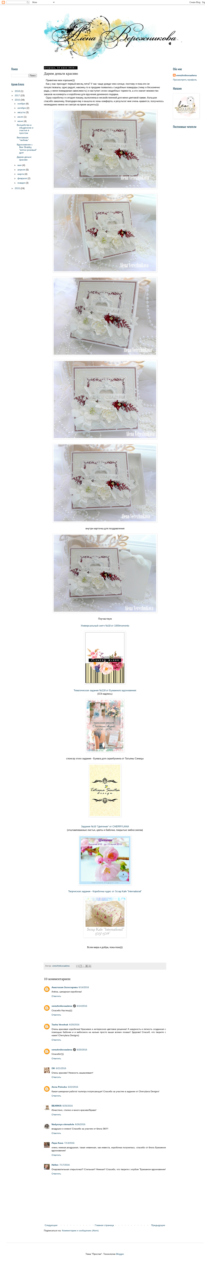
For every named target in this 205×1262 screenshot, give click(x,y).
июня (20, 121)
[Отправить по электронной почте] (77, 966)
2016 (17, 99)
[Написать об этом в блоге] (80, 966)
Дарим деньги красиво (24, 158)
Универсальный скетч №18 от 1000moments (105, 625)
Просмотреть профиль (185, 79)
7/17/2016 (64, 1165)
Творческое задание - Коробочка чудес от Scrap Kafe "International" (105, 891)
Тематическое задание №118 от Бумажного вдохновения (105, 690)
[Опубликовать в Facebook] (86, 966)
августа (21, 112)
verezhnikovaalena (62, 1006)
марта (21, 174)
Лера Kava (57, 1143)
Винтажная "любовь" (23, 139)
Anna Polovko (59, 1087)
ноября (21, 103)
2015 (17, 188)
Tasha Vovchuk (60, 1024)
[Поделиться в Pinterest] (89, 966)
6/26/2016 (80, 1124)
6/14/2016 (84, 987)
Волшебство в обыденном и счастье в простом (25, 129)
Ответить (56, 996)
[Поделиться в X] (83, 966)
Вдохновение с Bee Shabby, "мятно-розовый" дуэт (27, 148)
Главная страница (104, 1225)
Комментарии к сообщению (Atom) (80, 1230)
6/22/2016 (73, 1087)
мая (19, 165)
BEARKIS (57, 1105)
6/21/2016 (61, 1068)
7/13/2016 (69, 1143)
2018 (17, 91)
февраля (22, 178)
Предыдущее (158, 1225)
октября (21, 108)
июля (20, 117)
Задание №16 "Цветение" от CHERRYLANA (105, 826)
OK (53, 1068)
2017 (17, 95)
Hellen (55, 1165)
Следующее (51, 1225)
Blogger (120, 1254)
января (21, 183)
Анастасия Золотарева (65, 987)
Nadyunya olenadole (63, 1124)
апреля (21, 169)
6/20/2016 (74, 1024)
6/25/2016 (67, 1105)
